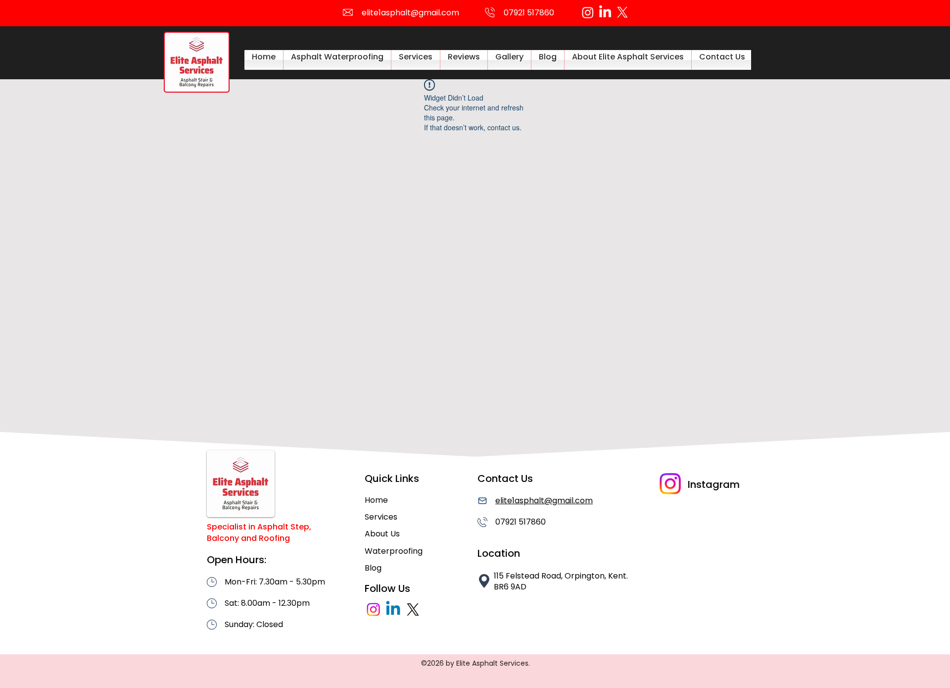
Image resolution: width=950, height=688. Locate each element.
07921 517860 (520, 522)
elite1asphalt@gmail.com (410, 12)
